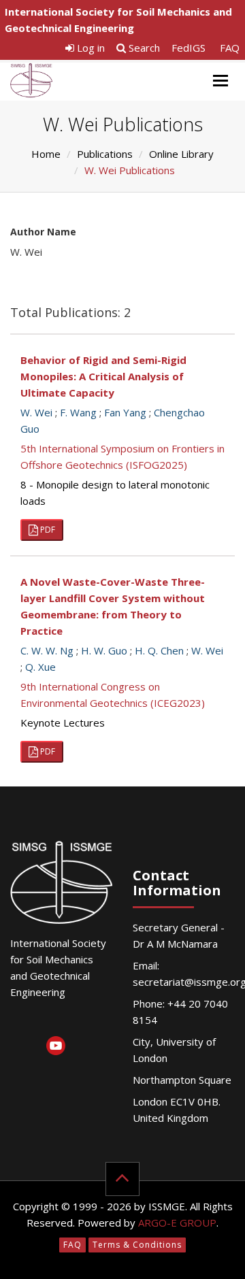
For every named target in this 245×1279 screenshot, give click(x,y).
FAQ (230, 47)
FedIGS (189, 47)
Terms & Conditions (137, 1244)
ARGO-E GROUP (177, 1222)
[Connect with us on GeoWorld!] (22, 1020)
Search (143, 47)
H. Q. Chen (159, 650)
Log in (89, 47)
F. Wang (78, 412)
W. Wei (36, 412)
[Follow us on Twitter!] (89, 1020)
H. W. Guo (104, 650)
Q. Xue (40, 667)
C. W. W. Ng (47, 650)
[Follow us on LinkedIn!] (22, 1048)
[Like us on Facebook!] (55, 1020)
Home (46, 154)
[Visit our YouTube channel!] (55, 1048)
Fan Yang (125, 412)
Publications (105, 154)
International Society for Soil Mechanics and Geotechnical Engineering (118, 20)
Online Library (181, 154)
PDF (46, 529)
